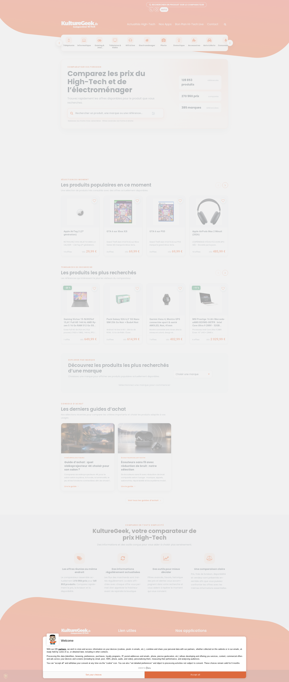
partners (62, 649)
